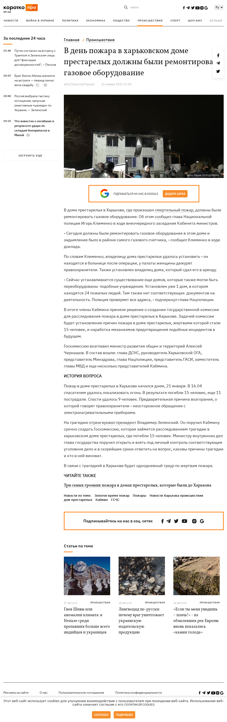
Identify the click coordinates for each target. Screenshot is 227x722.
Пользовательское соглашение (81, 693)
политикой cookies (139, 704)
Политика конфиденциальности (138, 693)
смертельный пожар (174, 209)
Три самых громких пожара (90, 486)
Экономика (95, 20)
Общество (121, 20)
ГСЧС (115, 500)
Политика (70, 20)
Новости (11, 20)
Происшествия (150, 20)
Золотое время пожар (111, 495)
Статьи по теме (78, 545)
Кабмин (102, 500)
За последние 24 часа (24, 38)
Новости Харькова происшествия (176, 495)
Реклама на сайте (16, 693)
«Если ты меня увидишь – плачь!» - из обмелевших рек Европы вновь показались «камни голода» (196, 621)
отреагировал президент (112, 422)
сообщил (163, 216)
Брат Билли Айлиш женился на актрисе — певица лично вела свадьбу (34, 80)
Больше (216, 20)
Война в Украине (40, 20)
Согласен (101, 715)
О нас (43, 693)
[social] (184, 8)
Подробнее (124, 715)
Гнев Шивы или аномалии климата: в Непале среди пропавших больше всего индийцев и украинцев (87, 621)
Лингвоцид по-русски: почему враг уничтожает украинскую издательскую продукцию (141, 621)
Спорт (175, 20)
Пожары (139, 495)
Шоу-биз (195, 20)
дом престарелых (78, 500)
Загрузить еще (30, 155)
